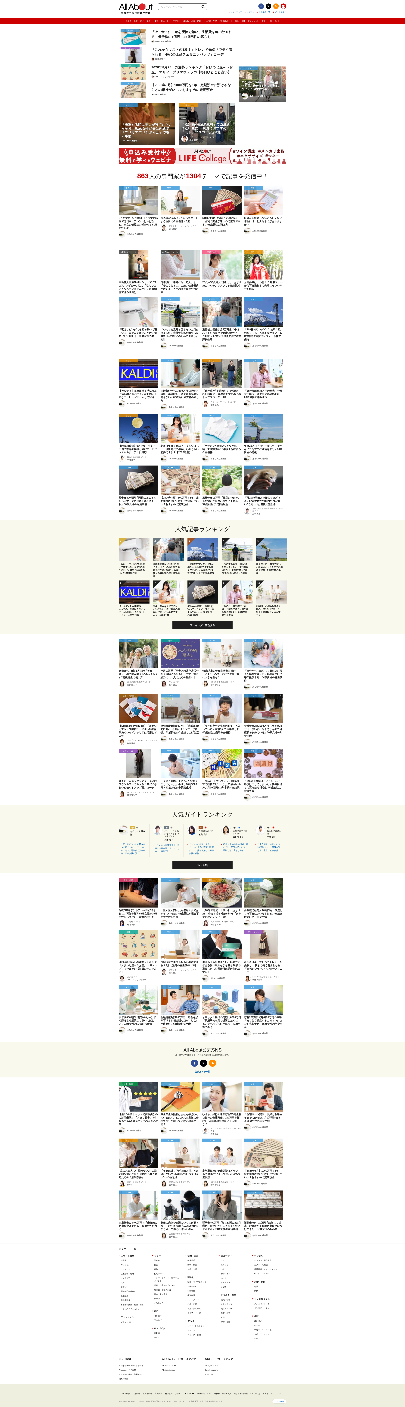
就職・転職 (225, 1300)
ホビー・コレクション (263, 1330)
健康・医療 (193, 1255)
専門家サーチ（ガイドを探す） (132, 1366)
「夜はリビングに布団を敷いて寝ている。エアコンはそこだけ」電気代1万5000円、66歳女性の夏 (133, 849)
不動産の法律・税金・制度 (132, 1305)
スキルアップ (226, 1304)
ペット (257, 1339)
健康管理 (191, 1260)
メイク (224, 1260)
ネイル (224, 1278)
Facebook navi (211, 1370)
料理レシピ (192, 1286)
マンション (125, 1265)
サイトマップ (236, 12)
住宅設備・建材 (127, 1274)
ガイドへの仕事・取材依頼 (130, 1374)
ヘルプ (280, 1393)
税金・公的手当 (160, 1294)
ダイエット (225, 1282)
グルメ (264, 21)
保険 (156, 1269)
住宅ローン (159, 1274)
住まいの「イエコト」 (130, 1309)
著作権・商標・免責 (222, 1393)
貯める (157, 1260)
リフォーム (125, 1269)
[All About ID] (283, 6)
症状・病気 (192, 1265)
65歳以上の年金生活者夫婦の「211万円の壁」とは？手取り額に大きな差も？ (235, 847)
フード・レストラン (196, 1326)
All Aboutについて (204, 1393)
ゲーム (257, 1325)
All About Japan (168, 1370)
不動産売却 (125, 1300)
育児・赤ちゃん (194, 1309)
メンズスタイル (226, 21)
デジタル (177, 21)
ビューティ (166, 21)
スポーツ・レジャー (262, 1334)
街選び (123, 1287)
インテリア (125, 1278)
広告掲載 (158, 1393)
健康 (157, 21)
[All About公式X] (268, 6)
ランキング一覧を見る (202, 625)
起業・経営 (225, 1313)
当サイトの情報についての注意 (247, 1393)
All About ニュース (170, 1366)
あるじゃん (159, 1303)
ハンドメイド (193, 1300)
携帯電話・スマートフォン (265, 1269)
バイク (157, 1337)
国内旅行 (158, 1320)
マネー (149, 21)
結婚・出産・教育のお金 (164, 1285)
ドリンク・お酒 (194, 1335)
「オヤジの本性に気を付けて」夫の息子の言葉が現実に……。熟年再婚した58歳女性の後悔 (201, 849)
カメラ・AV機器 (261, 1265)
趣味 (243, 21)
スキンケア (225, 1265)
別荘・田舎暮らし (128, 1291)
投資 (156, 1265)
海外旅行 (158, 1316)
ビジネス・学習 (210, 21)
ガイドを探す (280, 12)
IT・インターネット (262, 1274)
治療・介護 (192, 1269)
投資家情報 (147, 1393)
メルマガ (250, 12)
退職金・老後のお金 (162, 1290)
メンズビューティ (261, 1308)
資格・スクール (227, 1309)
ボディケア (225, 1274)
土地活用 (124, 1296)
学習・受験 (225, 1322)
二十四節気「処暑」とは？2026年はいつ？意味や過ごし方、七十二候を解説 (269, 847)
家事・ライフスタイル (196, 1282)
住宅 (142, 21)
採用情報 (136, 1393)
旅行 (237, 21)
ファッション (253, 21)
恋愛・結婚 (196, 21)
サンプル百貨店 (211, 1366)
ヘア (223, 1269)
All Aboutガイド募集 (127, 1370)
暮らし (186, 21)
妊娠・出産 (192, 1304)
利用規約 (168, 1393)
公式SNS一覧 (264, 12)
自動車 (157, 1333)
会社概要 (126, 1393)
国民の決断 (123, 1379)
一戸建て (124, 1260)
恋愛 (256, 1286)
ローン (157, 1299)
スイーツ (191, 1330)
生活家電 (191, 1295)
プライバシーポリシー (184, 1393)
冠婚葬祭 (191, 1291)
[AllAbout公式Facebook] (261, 6)
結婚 (256, 1291)
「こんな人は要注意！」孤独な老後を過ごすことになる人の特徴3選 (167, 848)
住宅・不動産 (127, 1255)
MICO (223, 1287)
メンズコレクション (262, 1304)
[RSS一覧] (276, 6)
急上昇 (128, 21)
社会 (223, 1317)
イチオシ (209, 1374)
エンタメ (258, 1321)
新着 (136, 21)
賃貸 (123, 1282)
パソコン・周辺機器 (262, 1260)
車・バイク (274, 21)
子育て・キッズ (194, 1313)
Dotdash (280, 1401)
